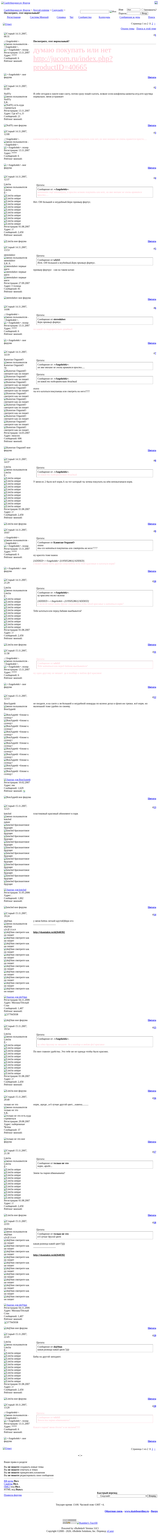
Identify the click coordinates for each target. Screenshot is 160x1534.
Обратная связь (113, 1511)
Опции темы (127, 28)
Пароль (122, 13)
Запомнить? (150, 9)
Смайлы (8, 1483)
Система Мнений (39, 17)
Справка (61, 17)
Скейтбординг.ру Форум (17, 10)
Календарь (104, 17)
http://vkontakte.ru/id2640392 (49, 932)
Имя (121, 9)
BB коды (8, 1481)
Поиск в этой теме (146, 28)
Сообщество (85, 17)
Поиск (151, 17)
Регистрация (13, 17)
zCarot (110, 1531)
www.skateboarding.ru (137, 1511)
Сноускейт (57, 10)
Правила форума (13, 1495)
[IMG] (7, 1486)
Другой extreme (41, 10)
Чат (71, 17)
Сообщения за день (130, 17)
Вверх (154, 1511)
